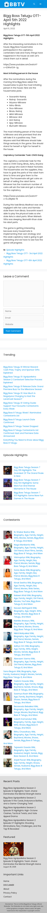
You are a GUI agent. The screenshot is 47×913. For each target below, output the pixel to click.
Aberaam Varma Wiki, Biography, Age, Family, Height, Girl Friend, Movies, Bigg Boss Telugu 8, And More (29, 663)
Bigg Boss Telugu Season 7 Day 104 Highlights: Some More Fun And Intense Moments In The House (27, 484)
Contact (7, 896)
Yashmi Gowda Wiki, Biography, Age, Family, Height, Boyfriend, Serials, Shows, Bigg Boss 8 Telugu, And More (29, 685)
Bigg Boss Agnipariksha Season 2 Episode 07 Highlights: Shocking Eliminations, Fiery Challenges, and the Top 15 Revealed (22, 824)
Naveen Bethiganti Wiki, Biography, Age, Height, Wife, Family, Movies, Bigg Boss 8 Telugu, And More (28, 612)
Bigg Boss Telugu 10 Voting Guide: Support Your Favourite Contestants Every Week (21, 406)
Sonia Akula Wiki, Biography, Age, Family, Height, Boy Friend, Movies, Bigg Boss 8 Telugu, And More (27, 574)
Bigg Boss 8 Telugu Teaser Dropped (20, 426)
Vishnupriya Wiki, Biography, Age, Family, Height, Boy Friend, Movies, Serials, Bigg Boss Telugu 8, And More (27, 562)
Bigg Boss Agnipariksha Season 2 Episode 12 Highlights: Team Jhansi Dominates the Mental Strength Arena (22, 791)
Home (6, 881)
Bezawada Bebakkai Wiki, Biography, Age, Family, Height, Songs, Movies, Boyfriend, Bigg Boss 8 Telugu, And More (29, 711)
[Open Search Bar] (34, 4)
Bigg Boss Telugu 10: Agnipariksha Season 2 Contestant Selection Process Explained (22, 379)
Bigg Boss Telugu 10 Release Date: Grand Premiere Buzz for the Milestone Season (23, 388)
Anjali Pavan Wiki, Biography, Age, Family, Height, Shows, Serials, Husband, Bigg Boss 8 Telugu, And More (28, 764)
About (6, 889)
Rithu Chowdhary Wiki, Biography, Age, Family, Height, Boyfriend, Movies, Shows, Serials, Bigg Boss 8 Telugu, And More (23, 737)
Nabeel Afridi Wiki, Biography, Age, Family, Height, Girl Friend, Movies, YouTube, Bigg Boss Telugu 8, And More (28, 600)
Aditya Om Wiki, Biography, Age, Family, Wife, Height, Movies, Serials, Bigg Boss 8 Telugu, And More (27, 650)
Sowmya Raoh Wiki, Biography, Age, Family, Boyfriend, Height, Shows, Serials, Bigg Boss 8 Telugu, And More (29, 698)
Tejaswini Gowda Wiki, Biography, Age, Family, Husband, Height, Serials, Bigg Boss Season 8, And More (28, 752)
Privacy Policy (10, 892)
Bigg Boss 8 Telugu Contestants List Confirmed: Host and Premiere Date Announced (21, 433)
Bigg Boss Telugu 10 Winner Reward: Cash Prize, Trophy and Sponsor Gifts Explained (21, 370)
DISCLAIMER (8, 885)
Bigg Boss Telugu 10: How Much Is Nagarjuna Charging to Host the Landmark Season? (19, 396)
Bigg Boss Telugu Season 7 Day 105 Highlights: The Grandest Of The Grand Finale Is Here (29, 472)
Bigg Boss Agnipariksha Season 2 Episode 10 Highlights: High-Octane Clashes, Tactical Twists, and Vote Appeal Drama (20, 812)
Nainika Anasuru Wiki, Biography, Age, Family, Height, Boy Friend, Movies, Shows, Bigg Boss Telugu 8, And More (29, 625)
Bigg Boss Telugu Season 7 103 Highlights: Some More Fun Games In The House (28, 495)
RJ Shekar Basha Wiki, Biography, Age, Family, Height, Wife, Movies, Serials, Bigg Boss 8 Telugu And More (29, 536)
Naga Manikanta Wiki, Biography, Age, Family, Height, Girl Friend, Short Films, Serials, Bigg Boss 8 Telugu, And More (29, 549)
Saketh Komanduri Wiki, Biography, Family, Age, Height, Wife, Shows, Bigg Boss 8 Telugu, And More (29, 723)
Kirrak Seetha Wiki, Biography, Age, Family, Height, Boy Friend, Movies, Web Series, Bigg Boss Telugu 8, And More (28, 587)
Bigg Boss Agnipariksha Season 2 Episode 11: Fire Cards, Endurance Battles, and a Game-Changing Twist (23, 800)
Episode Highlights (15, 250)
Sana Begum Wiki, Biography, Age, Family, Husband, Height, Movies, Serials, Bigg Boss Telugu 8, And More (22, 674)
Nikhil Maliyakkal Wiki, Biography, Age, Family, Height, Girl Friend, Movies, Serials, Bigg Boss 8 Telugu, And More (29, 638)
